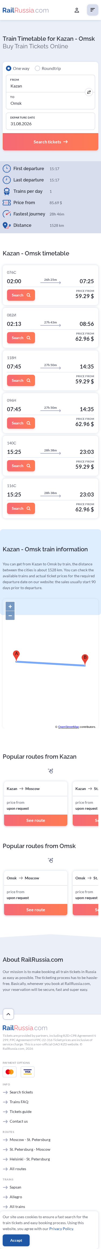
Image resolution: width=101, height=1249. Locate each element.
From (14, 79)
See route (35, 820)
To (12, 97)
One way (21, 68)
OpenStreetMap (68, 726)
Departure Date (22, 117)
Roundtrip (51, 68)
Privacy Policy (61, 1228)
